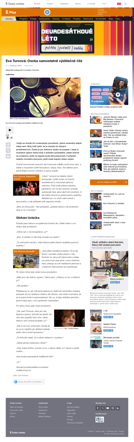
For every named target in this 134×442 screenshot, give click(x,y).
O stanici (66, 19)
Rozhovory (88, 19)
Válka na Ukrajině (16, 407)
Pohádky (95, 93)
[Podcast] (8, 137)
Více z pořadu (97, 191)
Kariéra (69, 417)
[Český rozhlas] (15, 4)
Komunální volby (16, 410)
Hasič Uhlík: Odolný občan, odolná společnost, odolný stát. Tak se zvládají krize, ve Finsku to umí (115, 133)
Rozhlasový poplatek (75, 423)
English (121, 431)
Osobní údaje (100, 431)
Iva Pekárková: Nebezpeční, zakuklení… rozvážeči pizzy (114, 215)
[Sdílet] (11, 137)
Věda (110, 19)
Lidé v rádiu (71, 413)
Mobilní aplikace (45, 417)
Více (118, 19)
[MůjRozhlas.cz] (10, 75)
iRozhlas (37, 4)
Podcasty (42, 413)
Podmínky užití (112, 431)
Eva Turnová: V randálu (113, 203)
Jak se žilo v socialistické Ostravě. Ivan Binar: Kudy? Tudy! (115, 143)
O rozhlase (91, 4)
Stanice (78, 4)
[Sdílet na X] (8, 150)
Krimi (105, 90)
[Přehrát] (10, 130)
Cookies (90, 431)
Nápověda (71, 410)
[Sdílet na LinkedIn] (8, 156)
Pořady (33, 19)
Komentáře (101, 19)
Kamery (100, 14)
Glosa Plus (28, 66)
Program (50, 4)
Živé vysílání (96, 97)
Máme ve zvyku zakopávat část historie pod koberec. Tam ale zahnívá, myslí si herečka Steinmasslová (115, 167)
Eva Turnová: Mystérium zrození (25, 177)
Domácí (9, 19)
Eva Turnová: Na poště (24, 251)
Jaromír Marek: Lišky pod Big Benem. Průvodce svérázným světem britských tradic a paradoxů (115, 121)
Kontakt (70, 420)
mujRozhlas (64, 4)
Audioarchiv (102, 12)
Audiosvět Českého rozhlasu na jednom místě (106, 107)
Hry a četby (96, 90)
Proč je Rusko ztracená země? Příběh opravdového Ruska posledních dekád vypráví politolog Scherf (115, 155)
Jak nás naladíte (73, 407)
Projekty (77, 19)
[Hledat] (125, 4)
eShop (12, 417)
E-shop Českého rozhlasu (103, 237)
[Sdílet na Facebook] (8, 144)
